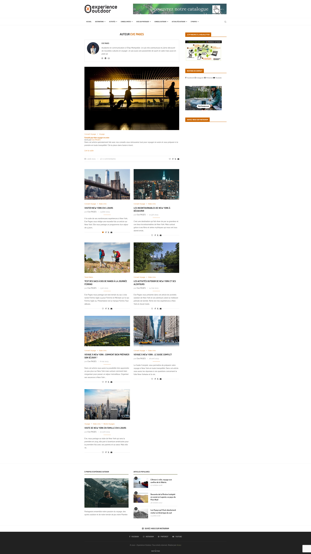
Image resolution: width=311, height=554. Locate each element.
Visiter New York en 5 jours (98, 208)
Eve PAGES (105, 43)
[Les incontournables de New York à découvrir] (156, 184)
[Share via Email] (178, 159)
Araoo (179, 545)
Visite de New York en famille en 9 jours (105, 428)
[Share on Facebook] (172, 159)
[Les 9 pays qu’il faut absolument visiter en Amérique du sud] (141, 513)
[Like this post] (170, 159)
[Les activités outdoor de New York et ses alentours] (156, 257)
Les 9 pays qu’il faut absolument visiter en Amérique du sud (163, 511)
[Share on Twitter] (175, 159)
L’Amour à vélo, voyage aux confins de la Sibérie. (161, 480)
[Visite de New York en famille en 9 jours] (107, 404)
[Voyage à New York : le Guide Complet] (156, 331)
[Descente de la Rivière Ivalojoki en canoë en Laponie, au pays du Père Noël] (141, 498)
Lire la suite (89, 151)
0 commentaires (109, 159)
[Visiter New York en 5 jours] (107, 184)
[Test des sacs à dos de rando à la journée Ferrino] (107, 257)
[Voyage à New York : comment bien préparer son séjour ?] (107, 331)
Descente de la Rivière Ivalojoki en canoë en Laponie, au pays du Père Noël (163, 497)
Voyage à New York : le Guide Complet (153, 354)
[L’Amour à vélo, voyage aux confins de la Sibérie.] (141, 483)
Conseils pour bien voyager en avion (96, 137)
